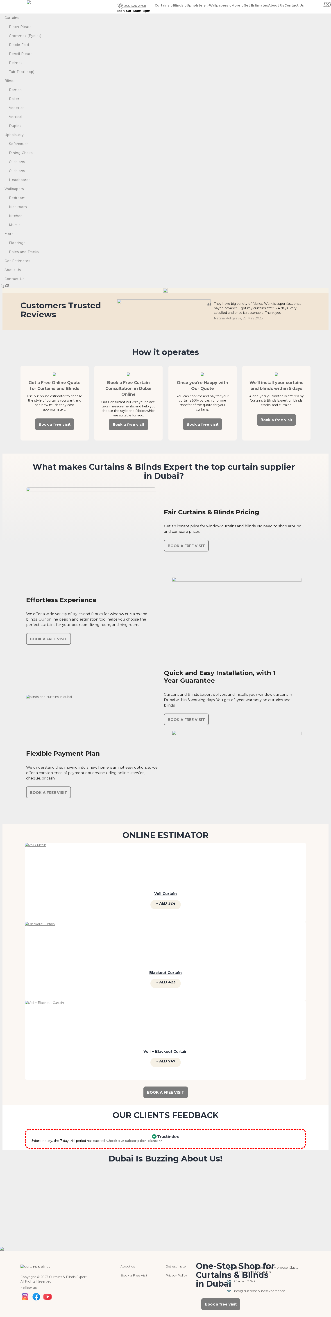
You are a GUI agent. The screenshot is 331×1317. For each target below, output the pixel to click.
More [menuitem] (9, 234)
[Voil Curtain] (35, 863)
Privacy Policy (176, 1275)
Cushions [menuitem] (17, 162)
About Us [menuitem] (13, 270)
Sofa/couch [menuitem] (19, 144)
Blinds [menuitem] (10, 81)
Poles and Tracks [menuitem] (24, 252)
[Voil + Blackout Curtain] (44, 1021)
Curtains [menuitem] (12, 18)
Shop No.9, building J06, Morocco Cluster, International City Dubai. (267, 1269)
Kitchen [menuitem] (16, 216)
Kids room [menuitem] (18, 207)
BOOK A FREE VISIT (186, 546)
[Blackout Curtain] (40, 942)
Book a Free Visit (133, 1275)
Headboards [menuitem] (19, 180)
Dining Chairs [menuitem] (21, 153)
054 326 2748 (134, 6)
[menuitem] (166, 27)
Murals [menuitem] (14, 225)
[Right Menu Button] (326, 5)
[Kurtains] (35, 1266)
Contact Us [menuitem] (14, 279)
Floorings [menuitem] (17, 243)
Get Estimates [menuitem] (17, 261)
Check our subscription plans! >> (134, 1141)
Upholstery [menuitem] (14, 135)
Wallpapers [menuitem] (14, 189)
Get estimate (176, 1266)
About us (127, 1266)
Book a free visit (54, 424)
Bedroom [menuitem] (17, 198)
